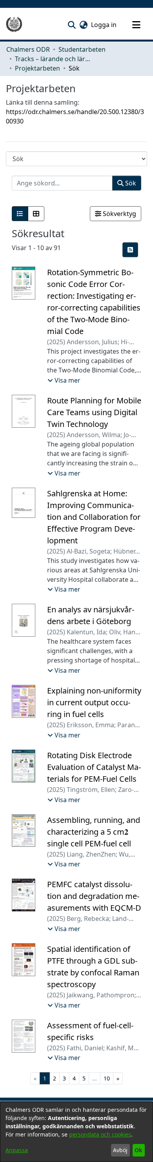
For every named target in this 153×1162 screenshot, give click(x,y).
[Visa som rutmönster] (36, 213)
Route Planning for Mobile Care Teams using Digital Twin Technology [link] (94, 412)
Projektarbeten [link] (37, 68)
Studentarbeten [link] (82, 49)
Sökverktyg (118, 213)
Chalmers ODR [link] (28, 49)
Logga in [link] (104, 24)
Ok (138, 1150)
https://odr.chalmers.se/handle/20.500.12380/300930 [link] (75, 116)
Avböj (120, 1150)
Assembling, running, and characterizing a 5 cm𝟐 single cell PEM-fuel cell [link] (93, 832)
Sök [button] (130, 183)
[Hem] (14, 25)
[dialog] (76, 1132)
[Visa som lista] (20, 213)
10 (107, 1078)
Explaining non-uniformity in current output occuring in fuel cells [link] (94, 702)
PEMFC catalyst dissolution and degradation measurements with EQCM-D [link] (94, 896)
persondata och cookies (100, 1134)
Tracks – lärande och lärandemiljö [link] (54, 58)
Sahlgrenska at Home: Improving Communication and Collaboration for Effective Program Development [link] (93, 517)
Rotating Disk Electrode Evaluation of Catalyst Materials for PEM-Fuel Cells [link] (94, 767)
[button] (71, 24)
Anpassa (16, 1150)
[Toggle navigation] (136, 24)
